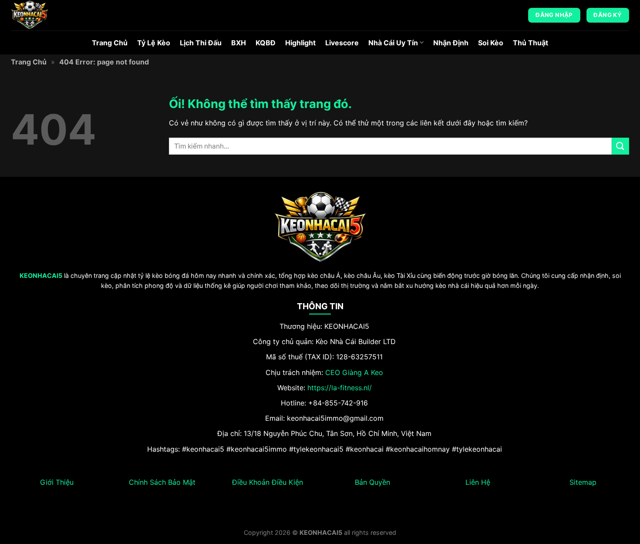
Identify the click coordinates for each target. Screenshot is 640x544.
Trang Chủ (110, 42)
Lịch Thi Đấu (201, 42)
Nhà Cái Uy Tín (393, 42)
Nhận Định (450, 42)
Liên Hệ (477, 482)
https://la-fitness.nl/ (339, 387)
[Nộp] (620, 146)
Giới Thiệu (57, 482)
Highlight (300, 42)
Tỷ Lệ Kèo (153, 42)
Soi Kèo (490, 42)
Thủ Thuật (530, 42)
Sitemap (582, 482)
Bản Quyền (372, 482)
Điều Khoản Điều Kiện (267, 482)
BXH (238, 42)
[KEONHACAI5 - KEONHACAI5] (54, 15)
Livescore (342, 42)
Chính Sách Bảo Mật (162, 482)
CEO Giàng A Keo (354, 372)
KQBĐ (266, 42)
